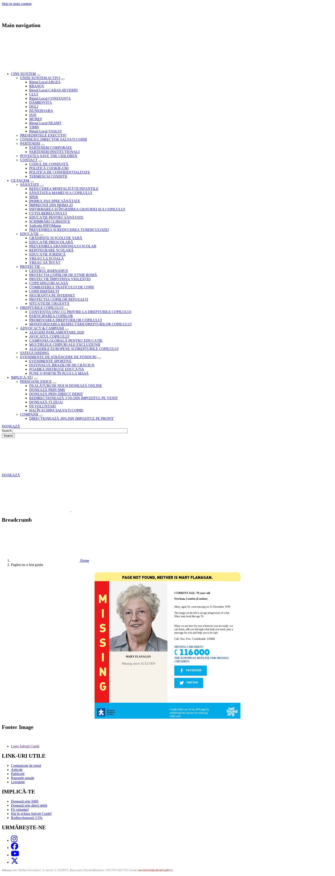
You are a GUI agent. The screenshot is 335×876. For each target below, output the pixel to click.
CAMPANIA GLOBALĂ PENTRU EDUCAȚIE (66, 340)
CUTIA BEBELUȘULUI (48, 213)
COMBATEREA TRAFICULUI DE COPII (61, 287)
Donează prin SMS (25, 801)
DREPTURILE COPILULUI (41, 308)
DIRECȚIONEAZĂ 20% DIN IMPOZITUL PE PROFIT (71, 418)
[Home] (45, 560)
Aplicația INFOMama (45, 226)
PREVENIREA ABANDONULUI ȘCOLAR (62, 246)
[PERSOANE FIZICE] (54, 383)
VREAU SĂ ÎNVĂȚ (44, 262)
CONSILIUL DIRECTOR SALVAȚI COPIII (53, 139)
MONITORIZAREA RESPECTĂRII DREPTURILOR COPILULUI (80, 324)
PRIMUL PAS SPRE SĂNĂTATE (54, 201)
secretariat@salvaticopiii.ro (155, 870)
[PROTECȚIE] (43, 268)
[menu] (167, 230)
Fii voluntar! (20, 809)
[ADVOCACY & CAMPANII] (66, 329)
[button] (70, 510)
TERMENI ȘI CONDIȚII (48, 176)
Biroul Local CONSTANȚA (50, 98)
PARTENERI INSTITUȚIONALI (54, 152)
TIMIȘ (34, 127)
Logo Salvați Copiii (25, 746)
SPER (33, 197)
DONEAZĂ (11, 426)
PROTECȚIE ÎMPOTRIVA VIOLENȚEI (59, 279)
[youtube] (15, 855)
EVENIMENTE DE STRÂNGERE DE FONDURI (58, 357)
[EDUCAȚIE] (41, 235)
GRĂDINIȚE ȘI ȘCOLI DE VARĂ (55, 238)
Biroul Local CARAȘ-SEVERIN (53, 90)
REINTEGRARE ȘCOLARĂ (51, 250)
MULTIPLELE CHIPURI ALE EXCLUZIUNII (64, 345)
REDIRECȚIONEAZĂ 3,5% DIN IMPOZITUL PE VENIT (73, 398)
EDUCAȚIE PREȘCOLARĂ (51, 242)
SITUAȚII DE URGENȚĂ (49, 304)
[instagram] (14, 840)
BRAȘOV (36, 86)
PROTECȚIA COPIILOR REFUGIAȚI (58, 299)
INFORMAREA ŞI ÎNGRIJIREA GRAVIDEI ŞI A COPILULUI (77, 209)
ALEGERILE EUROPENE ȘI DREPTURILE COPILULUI (74, 349)
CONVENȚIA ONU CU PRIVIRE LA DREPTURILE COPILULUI (80, 312)
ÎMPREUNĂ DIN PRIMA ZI (51, 205)
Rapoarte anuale (22, 778)
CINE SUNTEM (23, 74)
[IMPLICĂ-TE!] (35, 378)
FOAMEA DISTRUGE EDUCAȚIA (56, 369)
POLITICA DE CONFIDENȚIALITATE (59, 172)
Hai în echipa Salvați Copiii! (31, 814)
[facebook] (14, 848)
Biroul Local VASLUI (45, 131)
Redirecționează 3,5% (26, 818)
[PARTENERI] (43, 144)
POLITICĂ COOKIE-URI (49, 168)
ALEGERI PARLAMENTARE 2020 (56, 332)
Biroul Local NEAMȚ (45, 123)
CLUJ (33, 94)
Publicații (17, 774)
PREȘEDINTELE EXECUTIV (43, 135)
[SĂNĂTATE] (42, 186)
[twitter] (14, 862)
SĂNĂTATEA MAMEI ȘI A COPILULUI (60, 193)
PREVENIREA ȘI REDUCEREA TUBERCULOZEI (69, 230)
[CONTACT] (40, 161)
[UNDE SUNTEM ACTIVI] (62, 79)
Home (84, 560)
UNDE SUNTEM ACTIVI (40, 78)
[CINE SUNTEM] (38, 75)
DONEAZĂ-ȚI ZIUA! (46, 402)
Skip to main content (16, 4)
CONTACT (29, 160)
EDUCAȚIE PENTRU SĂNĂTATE (56, 217)
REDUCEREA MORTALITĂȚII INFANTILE (63, 189)
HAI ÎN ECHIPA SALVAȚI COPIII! (56, 410)
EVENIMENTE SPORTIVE (50, 361)
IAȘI (32, 115)
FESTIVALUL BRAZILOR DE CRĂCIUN (61, 365)
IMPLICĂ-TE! (22, 377)
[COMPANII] (41, 415)
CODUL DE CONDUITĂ (48, 164)
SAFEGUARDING (34, 353)
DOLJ (33, 107)
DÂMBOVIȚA (40, 102)
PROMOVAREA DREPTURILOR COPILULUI (65, 320)
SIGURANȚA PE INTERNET (52, 295)
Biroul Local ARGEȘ (44, 82)
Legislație (18, 782)
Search (7, 431)
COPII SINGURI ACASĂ (48, 283)
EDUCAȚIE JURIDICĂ (47, 254)
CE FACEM (20, 180)
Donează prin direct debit (29, 805)
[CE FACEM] (32, 181)
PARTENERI (30, 143)
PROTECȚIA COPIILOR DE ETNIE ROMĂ (63, 275)
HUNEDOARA (41, 111)
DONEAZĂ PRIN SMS (47, 390)
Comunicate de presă (26, 765)
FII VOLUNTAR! (42, 406)
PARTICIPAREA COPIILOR (51, 316)
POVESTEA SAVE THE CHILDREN (48, 156)
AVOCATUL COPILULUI (49, 336)
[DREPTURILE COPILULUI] (66, 309)
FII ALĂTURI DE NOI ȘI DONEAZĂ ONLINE (65, 386)
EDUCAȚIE (29, 234)
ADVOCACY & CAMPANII (42, 328)
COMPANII (29, 414)
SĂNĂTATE (29, 185)
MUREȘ (35, 119)
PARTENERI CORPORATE (50, 148)
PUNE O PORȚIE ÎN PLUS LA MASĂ (59, 373)
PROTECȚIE (30, 267)
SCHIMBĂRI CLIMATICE (49, 221)
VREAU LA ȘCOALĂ (46, 258)
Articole (17, 770)
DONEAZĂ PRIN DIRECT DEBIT (56, 394)
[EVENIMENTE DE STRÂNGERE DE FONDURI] (99, 358)
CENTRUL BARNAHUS (48, 271)
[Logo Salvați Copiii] (70, 746)
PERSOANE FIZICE (36, 382)
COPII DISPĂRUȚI (44, 291)
